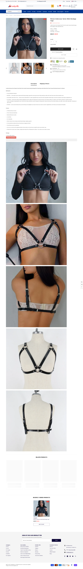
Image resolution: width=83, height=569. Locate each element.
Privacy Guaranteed (11, 137)
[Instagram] (67, 556)
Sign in (72, 5)
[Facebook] (64, 556)
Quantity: (51, 39)
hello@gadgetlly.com (69, 552)
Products (10, 15)
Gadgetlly (55, 28)
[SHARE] (76, 49)
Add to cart (41, 524)
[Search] (40, 6)
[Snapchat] (73, 556)
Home (7, 15)
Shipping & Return (44, 83)
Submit (56, 540)
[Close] (82, 562)
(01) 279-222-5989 (13, 1)
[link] (73, 49)
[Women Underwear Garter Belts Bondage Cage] (41, 508)
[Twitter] (75, 556)
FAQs (64, 1)
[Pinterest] (70, 556)
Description (34, 83)
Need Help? (68, 1)
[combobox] (38, 6)
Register (75, 5)
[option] (26, 38)
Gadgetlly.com (15, 565)
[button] (6, 68)
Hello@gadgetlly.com (22, 1)
